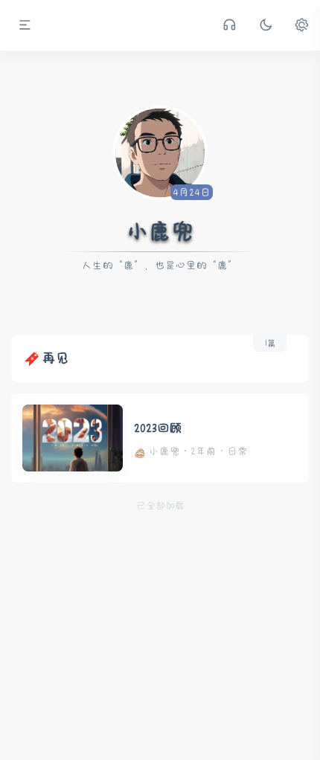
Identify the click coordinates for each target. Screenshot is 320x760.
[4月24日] (160, 151)
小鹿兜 (160, 231)
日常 (237, 451)
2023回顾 (158, 428)
